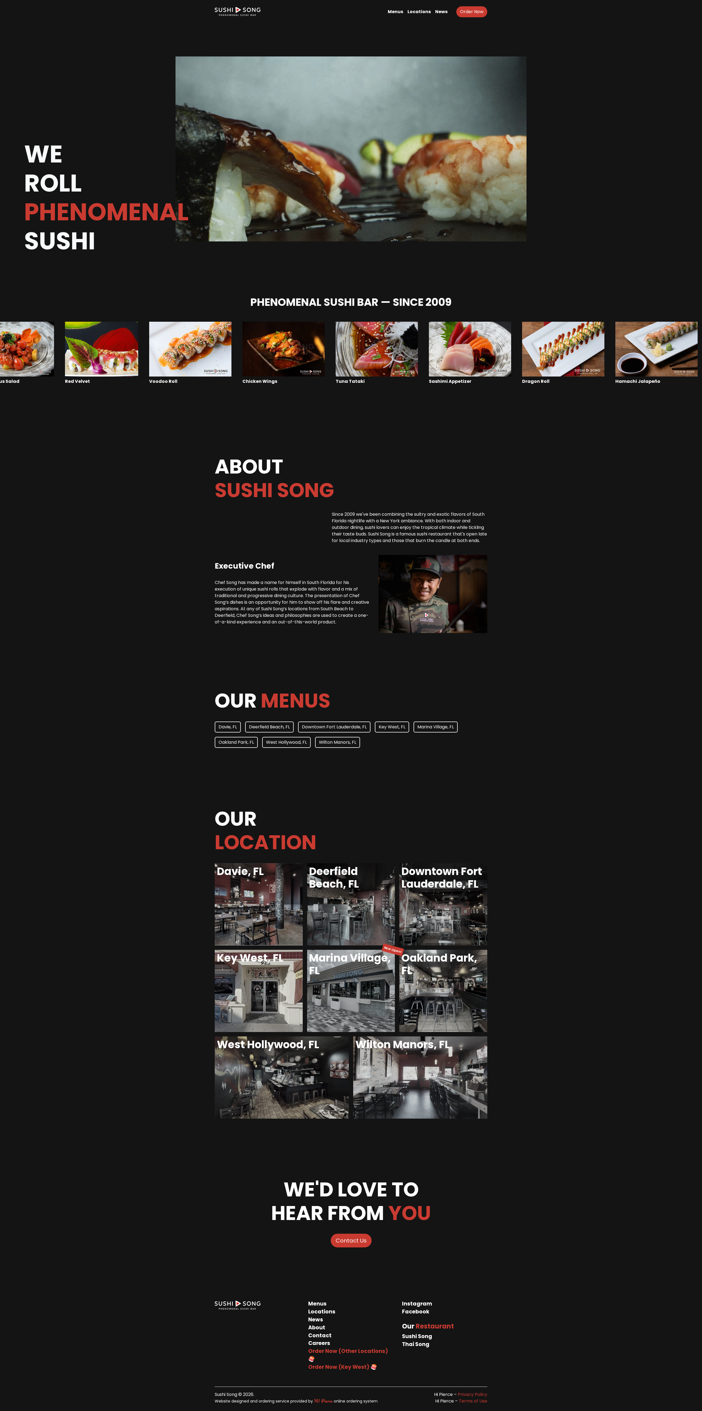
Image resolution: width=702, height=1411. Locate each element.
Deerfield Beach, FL (269, 727)
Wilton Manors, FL (337, 742)
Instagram (417, 1303)
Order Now (471, 11)
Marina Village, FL (435, 727)
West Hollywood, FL (286, 742)
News (441, 11)
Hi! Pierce (323, 1401)
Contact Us (351, 1240)
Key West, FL (392, 727)
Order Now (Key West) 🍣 (342, 1367)
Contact (320, 1335)
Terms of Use (473, 1401)
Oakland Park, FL (236, 742)
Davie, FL (228, 727)
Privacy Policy (472, 1394)
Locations (419, 11)
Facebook (415, 1311)
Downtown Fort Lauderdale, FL (334, 727)
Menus (395, 11)
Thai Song (415, 1344)
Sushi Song (417, 1336)
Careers (319, 1343)
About (316, 1327)
